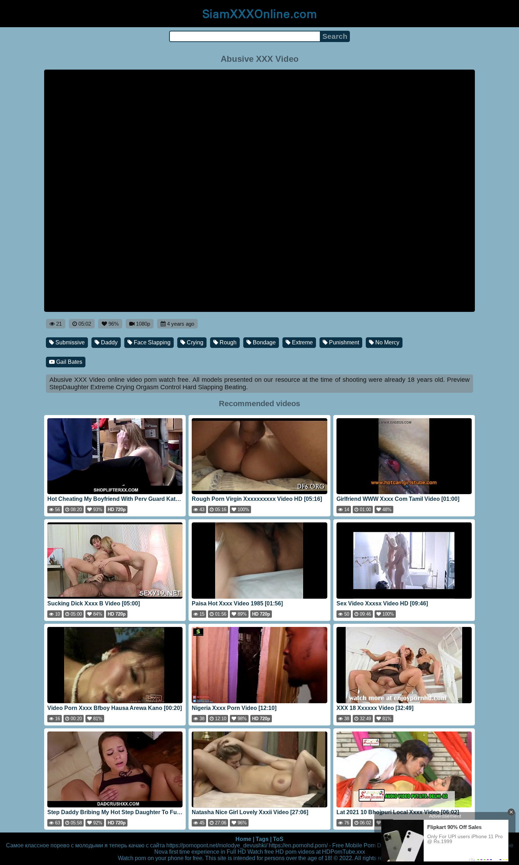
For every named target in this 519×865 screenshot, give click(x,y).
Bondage (263, 342)
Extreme (302, 342)
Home (243, 839)
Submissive (69, 342)
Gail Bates (68, 362)
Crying (194, 342)
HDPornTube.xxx (343, 852)
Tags (262, 839)
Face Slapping (151, 342)
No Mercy (386, 342)
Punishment (343, 342)
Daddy (109, 342)
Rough (227, 342)
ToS (278, 839)
